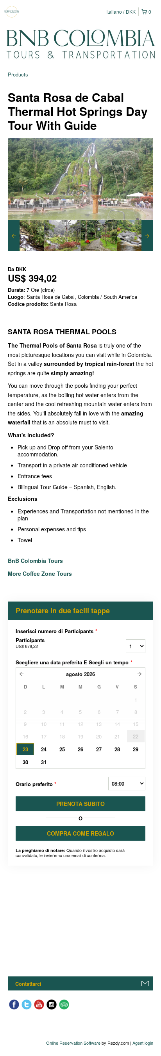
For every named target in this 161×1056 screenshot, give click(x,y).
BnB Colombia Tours (36, 560)
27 (99, 749)
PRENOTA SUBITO (80, 804)
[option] (26, 235)
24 (44, 749)
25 (62, 749)
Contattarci (28, 983)
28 (117, 749)
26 (80, 749)
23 (25, 749)
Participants (30, 643)
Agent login (142, 1043)
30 (25, 762)
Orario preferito (36, 784)
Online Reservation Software (73, 1043)
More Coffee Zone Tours (40, 573)
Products (18, 74)
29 (135, 749)
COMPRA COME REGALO (80, 833)
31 (44, 762)
